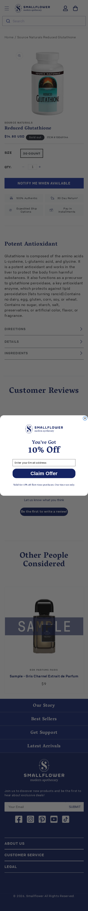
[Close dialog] (85, 418)
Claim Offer (44, 473)
